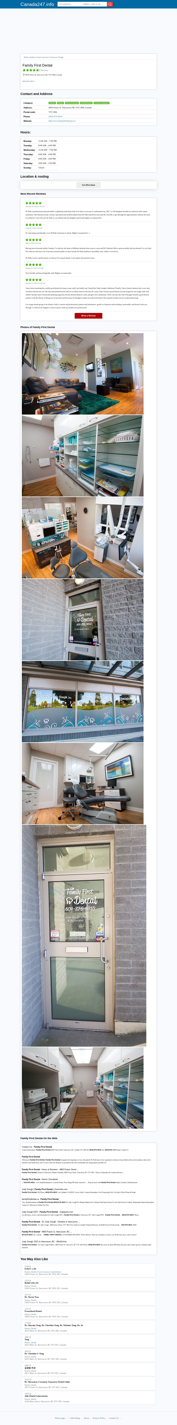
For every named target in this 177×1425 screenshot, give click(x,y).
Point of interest (72, 103)
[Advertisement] (88, 30)
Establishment (86, 103)
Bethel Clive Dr (32, 1283)
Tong (27, 1339)
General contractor (101, 103)
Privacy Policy (99, 1418)
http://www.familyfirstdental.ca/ (62, 121)
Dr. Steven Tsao (32, 1297)
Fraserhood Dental (33, 1311)
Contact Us (114, 1418)
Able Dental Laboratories (36, 1396)
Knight (61, 57)
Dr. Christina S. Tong (34, 1353)
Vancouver (53, 57)
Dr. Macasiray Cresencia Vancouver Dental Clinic (47, 1382)
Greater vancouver (42, 57)
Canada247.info (37, 4)
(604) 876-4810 (28, 81)
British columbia (29, 57)
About (86, 1418)
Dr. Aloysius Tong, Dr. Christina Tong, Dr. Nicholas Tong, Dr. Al (54, 1325)
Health (60, 103)
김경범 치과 (30, 1368)
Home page (60, 1418)
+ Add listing (74, 1418)
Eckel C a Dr (30, 1269)
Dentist (52, 103)
